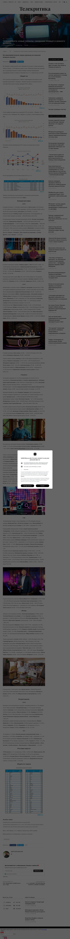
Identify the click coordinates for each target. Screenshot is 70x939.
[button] (35, 470)
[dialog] (35, 469)
